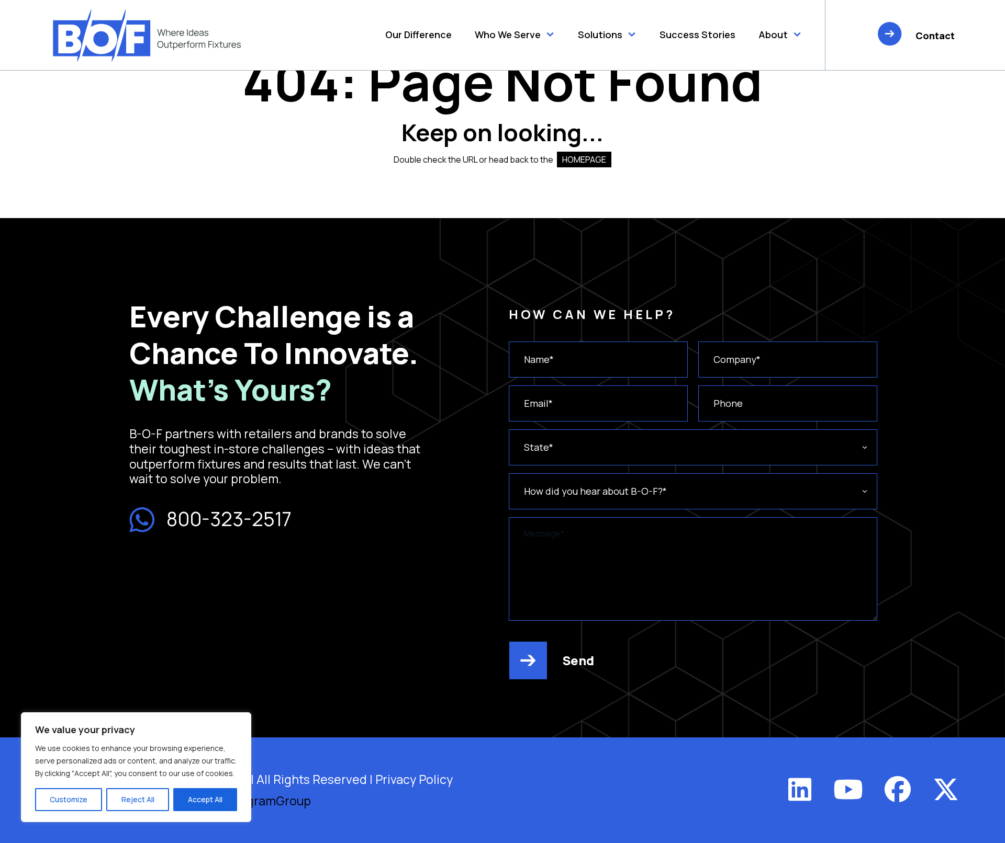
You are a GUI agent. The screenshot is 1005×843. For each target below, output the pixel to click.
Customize (68, 799)
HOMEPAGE (584, 159)
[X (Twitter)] (946, 789)
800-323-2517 (229, 519)
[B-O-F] (147, 35)
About (773, 34)
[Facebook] (898, 789)
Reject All (137, 799)
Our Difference (418, 34)
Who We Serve (508, 34)
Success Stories (697, 34)
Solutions (600, 34)
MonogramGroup (262, 800)
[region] (136, 767)
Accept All (205, 799)
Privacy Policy (414, 779)
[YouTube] (848, 789)
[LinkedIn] (799, 789)
